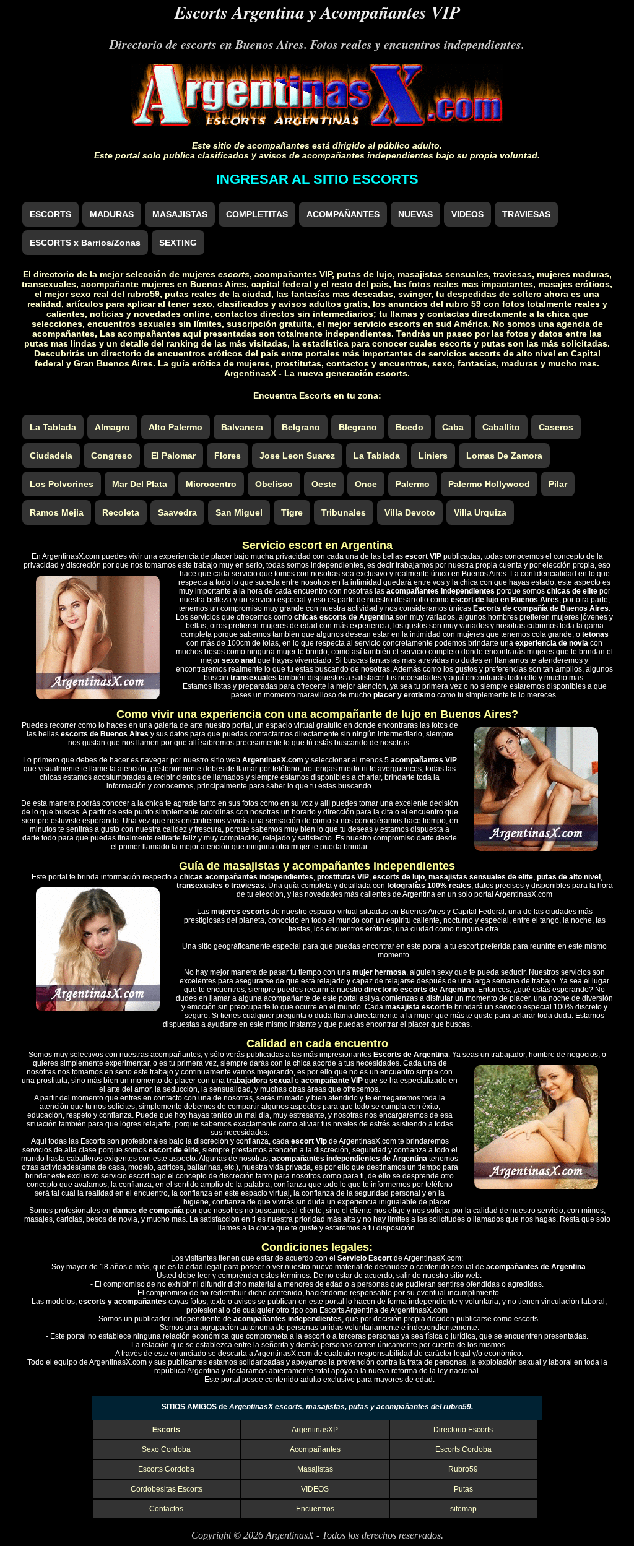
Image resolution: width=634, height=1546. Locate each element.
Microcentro (211, 484)
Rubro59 (463, 1469)
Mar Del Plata (139, 484)
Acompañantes (315, 1449)
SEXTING (178, 243)
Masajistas (315, 1469)
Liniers (433, 455)
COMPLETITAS (257, 214)
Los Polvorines (61, 484)
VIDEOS (467, 214)
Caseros (556, 427)
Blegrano (358, 427)
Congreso (111, 455)
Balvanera (242, 427)
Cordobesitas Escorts (166, 1489)
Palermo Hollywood (489, 484)
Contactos (166, 1509)
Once (366, 484)
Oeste (323, 484)
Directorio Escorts (463, 1429)
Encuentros (315, 1509)
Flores (227, 455)
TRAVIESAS (526, 214)
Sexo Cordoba (166, 1449)
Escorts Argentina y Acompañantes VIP (317, 12)
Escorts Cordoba (463, 1449)
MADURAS (112, 214)
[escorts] (317, 122)
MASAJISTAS (179, 214)
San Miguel (239, 512)
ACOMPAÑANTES (343, 214)
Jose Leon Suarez (297, 455)
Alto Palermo (175, 427)
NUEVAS (415, 214)
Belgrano (301, 427)
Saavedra (177, 512)
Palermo (413, 484)
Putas (463, 1489)
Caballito (501, 427)
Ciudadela (51, 455)
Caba (453, 427)
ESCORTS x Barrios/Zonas (85, 243)
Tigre (292, 512)
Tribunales (343, 512)
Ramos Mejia (57, 512)
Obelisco (274, 484)
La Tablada (53, 427)
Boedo (409, 427)
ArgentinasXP (315, 1429)
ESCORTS (50, 214)
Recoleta (120, 512)
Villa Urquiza (480, 512)
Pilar (558, 484)
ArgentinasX (290, 1535)
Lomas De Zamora (504, 455)
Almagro (112, 427)
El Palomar (173, 455)
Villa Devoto (409, 512)
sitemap (463, 1509)
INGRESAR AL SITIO (317, 179)
